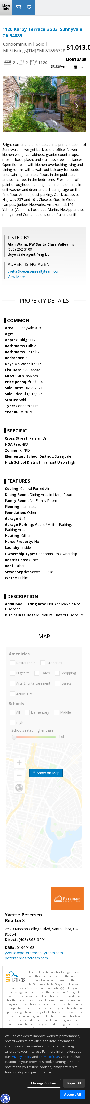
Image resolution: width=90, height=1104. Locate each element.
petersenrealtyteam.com (26, 957)
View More (16, 276)
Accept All (72, 1094)
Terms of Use (49, 1056)
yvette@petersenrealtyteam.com (34, 271)
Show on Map (48, 772)
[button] (5, 1098)
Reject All (74, 1083)
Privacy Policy (21, 1056)
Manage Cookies (44, 1083)
